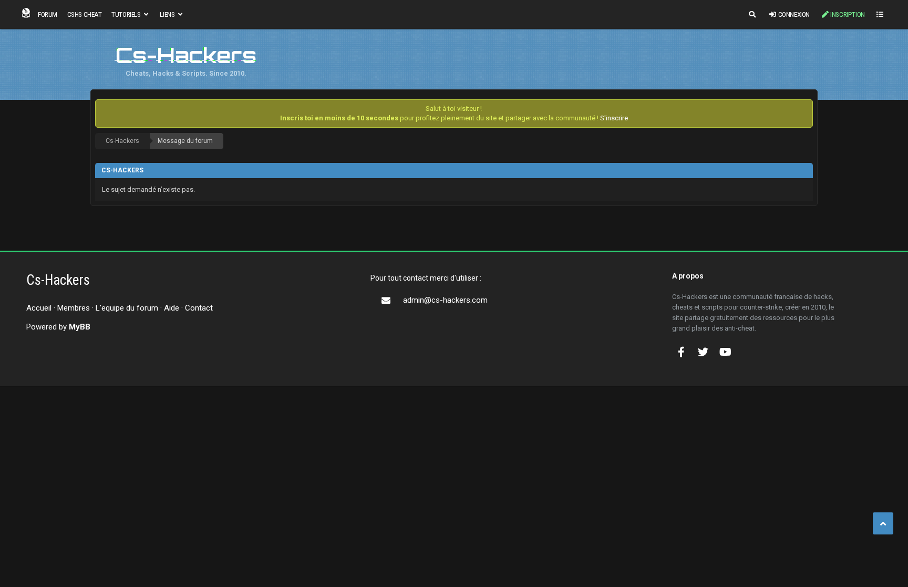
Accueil (38, 308)
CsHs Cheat (84, 14)
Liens (168, 14)
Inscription (847, 14)
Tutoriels (126, 14)
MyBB (79, 327)
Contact (199, 308)
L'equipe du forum (127, 308)
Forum (47, 14)
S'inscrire (614, 118)
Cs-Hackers (122, 141)
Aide (171, 308)
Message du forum (185, 141)
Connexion (794, 14)
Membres (73, 308)
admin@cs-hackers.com (445, 300)
